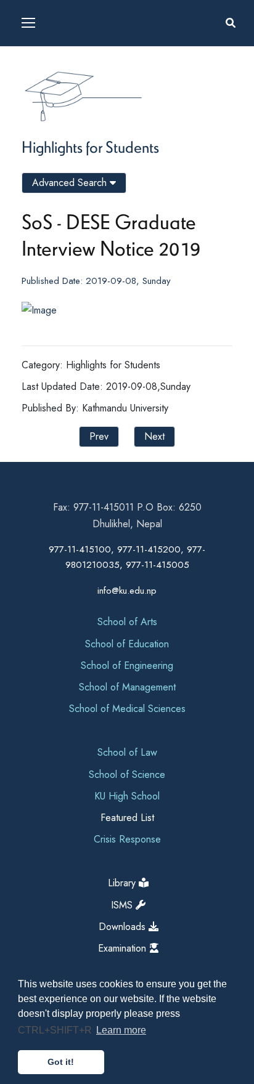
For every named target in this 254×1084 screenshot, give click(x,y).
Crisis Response (127, 839)
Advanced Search (71, 183)
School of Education (127, 644)
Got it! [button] (60, 1062)
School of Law (127, 752)
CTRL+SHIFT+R (56, 1030)
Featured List (127, 818)
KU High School (127, 796)
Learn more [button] (121, 1030)
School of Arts (127, 622)
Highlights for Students (90, 146)
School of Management (127, 687)
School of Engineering (127, 665)
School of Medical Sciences (127, 709)
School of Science (127, 774)
